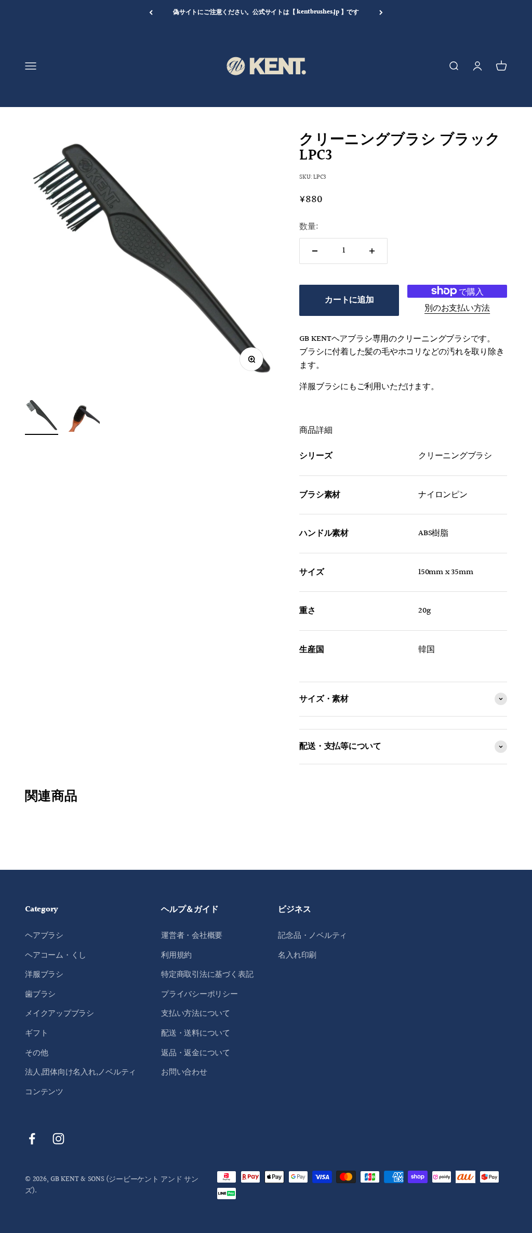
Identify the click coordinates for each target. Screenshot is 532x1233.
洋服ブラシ (44, 974)
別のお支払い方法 (457, 308)
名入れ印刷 (297, 955)
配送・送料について (195, 1033)
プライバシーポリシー (199, 994)
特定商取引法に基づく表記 (207, 974)
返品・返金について (195, 1053)
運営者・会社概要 (191, 936)
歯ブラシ (40, 994)
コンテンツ (44, 1092)
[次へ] (381, 12)
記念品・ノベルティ (312, 936)
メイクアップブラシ (59, 1013)
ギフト (36, 1033)
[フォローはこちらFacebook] (32, 1139)
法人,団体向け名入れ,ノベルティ (80, 1072)
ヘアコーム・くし (55, 955)
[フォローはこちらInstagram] (58, 1139)
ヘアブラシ (44, 936)
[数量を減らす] (315, 250)
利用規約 (176, 955)
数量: (308, 226)
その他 (36, 1053)
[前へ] (151, 12)
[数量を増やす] (372, 250)
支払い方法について (195, 1013)
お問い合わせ (184, 1072)
